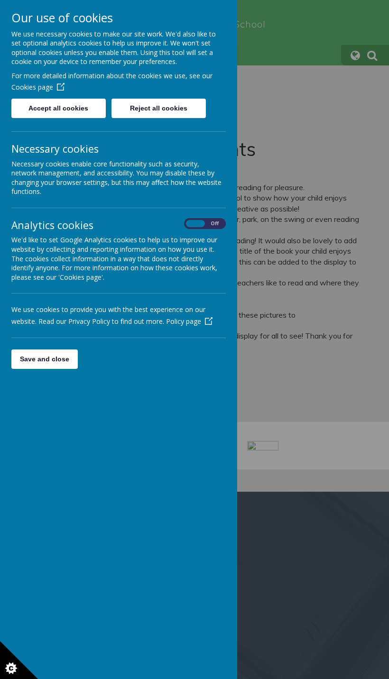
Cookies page (32, 87)
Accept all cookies (58, 108)
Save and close (44, 359)
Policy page (183, 321)
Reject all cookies (158, 108)
